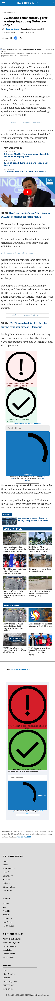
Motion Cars (8, 989)
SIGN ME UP (28, 474)
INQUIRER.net (7, 32)
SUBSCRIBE (42, 795)
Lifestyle (6, 872)
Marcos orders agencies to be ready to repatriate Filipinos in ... (34, 519)
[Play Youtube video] (27, 192)
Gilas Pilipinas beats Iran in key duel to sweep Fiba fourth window (14, 571)
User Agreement (9, 946)
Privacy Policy (9, 953)
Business (6, 879)
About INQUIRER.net (11, 939)
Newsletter (7, 922)
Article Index (8, 957)
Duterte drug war (18, 669)
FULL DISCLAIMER (23, 837)
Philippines (8, 12)
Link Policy (7, 950)
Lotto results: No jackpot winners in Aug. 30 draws (40, 625)
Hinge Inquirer (9, 974)
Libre (5, 970)
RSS (4, 907)
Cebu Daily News (10, 981)
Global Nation (9, 887)
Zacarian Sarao (12, 29)
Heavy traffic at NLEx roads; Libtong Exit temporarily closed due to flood (14, 594)
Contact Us (7, 918)
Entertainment (9, 868)
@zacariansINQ (37, 29)
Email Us (6, 911)
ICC (28, 669)
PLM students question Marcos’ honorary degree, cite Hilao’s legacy (39, 651)
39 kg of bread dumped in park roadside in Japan (26, 164)
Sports (5, 865)
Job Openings (8, 926)
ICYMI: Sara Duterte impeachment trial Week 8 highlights (14, 650)
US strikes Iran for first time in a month (25, 171)
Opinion (6, 883)
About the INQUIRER (11, 942)
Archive (6, 915)
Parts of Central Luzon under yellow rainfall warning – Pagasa (39, 593)
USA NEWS (7, 890)
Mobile (6, 903)
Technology (8, 876)
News (5, 861)
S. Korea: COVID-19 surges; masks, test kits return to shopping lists (26, 155)
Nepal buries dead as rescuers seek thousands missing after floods (14, 549)
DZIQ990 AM (8, 985)
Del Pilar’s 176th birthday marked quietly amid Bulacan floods (40, 549)
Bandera (6, 978)
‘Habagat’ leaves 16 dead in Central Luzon (40, 570)
